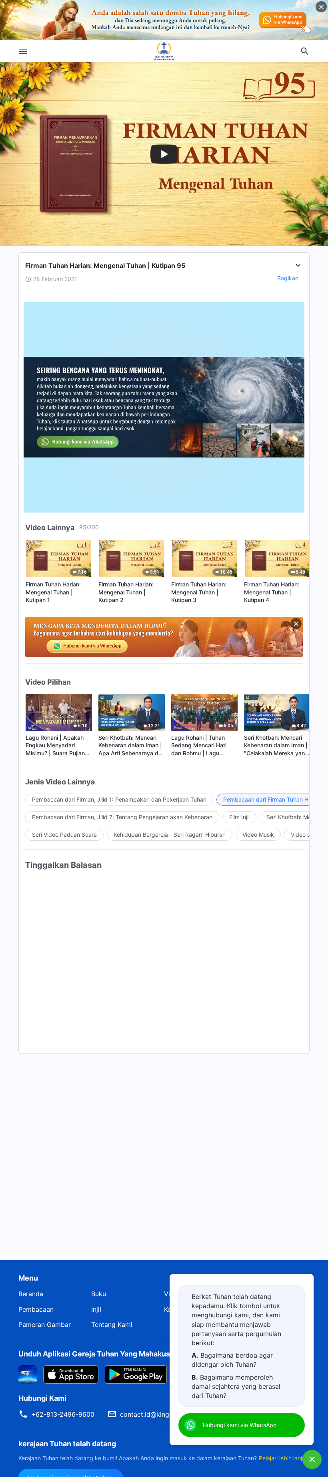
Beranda (30, 1294)
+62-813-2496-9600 (62, 1414)
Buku (98, 1294)
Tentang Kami (111, 1325)
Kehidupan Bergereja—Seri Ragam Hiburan (170, 834)
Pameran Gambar (44, 1325)
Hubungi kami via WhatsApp (240, 1425)
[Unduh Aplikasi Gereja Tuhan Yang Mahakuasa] (27, 1374)
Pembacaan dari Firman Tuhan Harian (272, 799)
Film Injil (239, 817)
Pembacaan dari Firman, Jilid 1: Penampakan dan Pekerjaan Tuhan (119, 799)
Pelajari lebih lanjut (283, 1458)
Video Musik (258, 834)
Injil (96, 1309)
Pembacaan (36, 1309)
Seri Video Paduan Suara (64, 834)
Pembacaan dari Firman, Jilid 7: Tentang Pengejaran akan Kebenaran (122, 817)
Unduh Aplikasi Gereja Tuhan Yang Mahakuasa (98, 1354)
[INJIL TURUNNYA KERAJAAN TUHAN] (164, 51)
